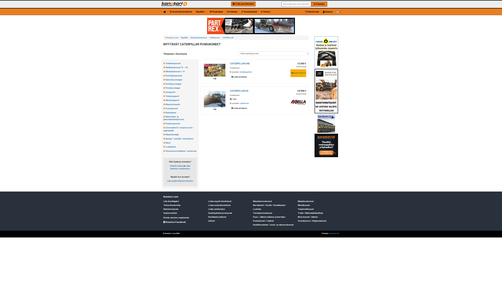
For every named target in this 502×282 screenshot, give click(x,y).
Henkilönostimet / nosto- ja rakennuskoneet (273, 225)
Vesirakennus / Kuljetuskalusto (312, 221)
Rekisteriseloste (170, 209)
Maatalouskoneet (306, 201)
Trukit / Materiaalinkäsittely (310, 213)
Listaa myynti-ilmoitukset (219, 201)
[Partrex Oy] (251, 26)
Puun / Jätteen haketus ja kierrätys (269, 217)
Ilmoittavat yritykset (217, 217)
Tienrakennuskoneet (262, 213)
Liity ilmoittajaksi (171, 201)
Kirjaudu (329, 12)
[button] (339, 11)
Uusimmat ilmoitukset (182, 12)
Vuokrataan (217, 12)
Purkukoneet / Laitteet (263, 221)
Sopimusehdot (170, 213)
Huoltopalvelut (250, 12)
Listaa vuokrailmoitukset (219, 205)
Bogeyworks (334, 233)
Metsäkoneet (304, 205)
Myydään (200, 12)
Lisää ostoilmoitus (216, 209)
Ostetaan (233, 12)
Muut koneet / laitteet (308, 217)
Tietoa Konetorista (171, 205)
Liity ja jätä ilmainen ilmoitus (180, 181)
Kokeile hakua (176, 166)
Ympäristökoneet (306, 209)
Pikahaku (320, 4)
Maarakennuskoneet (262, 201)
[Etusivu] (164, 11)
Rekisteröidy (313, 12)
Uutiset (266, 12)
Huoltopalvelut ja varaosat (220, 213)
